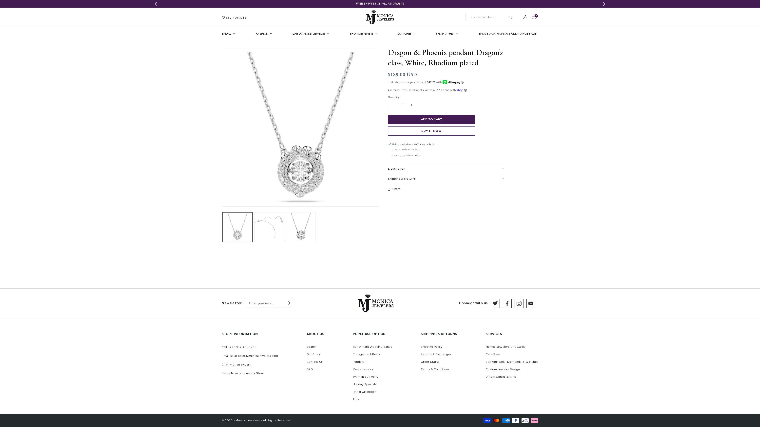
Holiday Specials (365, 384)
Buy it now (431, 130)
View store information (406, 155)
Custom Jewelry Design (503, 369)
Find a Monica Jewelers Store (243, 373)
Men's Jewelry (363, 369)
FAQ (310, 369)
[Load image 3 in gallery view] (301, 227)
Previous (156, 4)
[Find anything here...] (510, 17)
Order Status (430, 362)
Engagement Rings (366, 354)
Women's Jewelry (365, 377)
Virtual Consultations (501, 377)
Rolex (357, 399)
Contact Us (315, 362)
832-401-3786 (246, 347)
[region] (380, 4)
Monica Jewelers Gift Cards (505, 347)
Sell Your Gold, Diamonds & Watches (512, 362)
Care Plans (493, 354)
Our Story (314, 354)
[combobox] (490, 17)
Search (312, 347)
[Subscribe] (287, 303)
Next (604, 4)
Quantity (394, 97)
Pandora (359, 362)
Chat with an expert (236, 364)
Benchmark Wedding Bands (372, 347)
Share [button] (396, 189)
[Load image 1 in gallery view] (237, 227)
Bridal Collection (364, 392)
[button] (228, 34)
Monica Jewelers (248, 420)
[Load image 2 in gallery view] (269, 227)
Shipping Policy (432, 347)
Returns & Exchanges (436, 354)
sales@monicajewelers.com (258, 356)
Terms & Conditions (435, 369)
